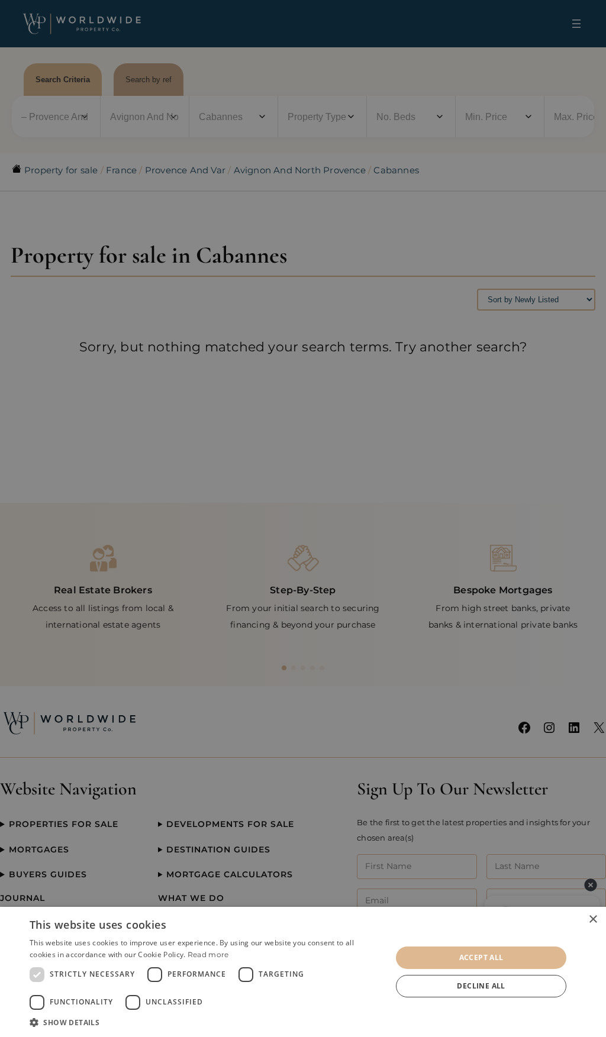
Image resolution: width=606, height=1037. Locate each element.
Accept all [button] (481, 957)
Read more (208, 954)
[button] (205, 1022)
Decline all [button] (481, 986)
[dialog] (303, 972)
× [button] (592, 919)
